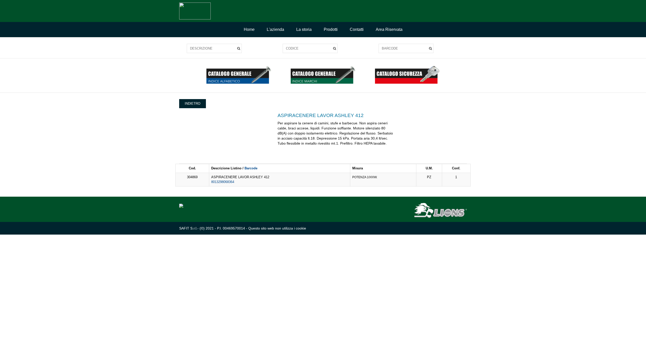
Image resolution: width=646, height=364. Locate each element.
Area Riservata (389, 29)
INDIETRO (192, 103)
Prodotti (331, 29)
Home (249, 29)
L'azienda (275, 29)
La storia (304, 29)
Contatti (357, 29)
